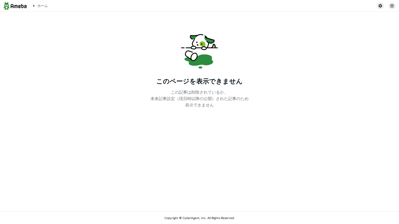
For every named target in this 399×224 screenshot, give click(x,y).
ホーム (42, 6)
